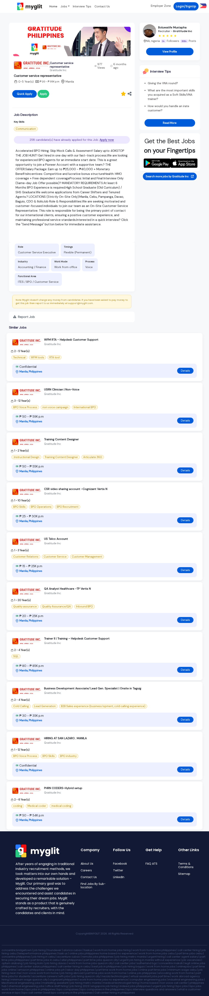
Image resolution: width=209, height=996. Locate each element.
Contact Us (102, 6)
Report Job (26, 317)
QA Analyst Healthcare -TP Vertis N (67, 588)
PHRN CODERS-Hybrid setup (63, 788)
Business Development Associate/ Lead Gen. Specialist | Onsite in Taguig (92, 688)
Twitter (118, 870)
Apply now (107, 140)
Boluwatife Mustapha (172, 27)
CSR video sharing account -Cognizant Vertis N (75, 489)
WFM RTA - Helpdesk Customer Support (71, 339)
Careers (86, 870)
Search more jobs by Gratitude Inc (167, 176)
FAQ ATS (151, 863)
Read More (170, 123)
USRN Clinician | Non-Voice (61, 389)
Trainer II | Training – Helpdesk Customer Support (77, 638)
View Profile (169, 51)
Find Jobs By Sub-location (93, 885)
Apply (43, 94)
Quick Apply (24, 94)
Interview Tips (82, 6)
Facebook (120, 863)
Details (185, 370)
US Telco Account (56, 539)
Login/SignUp (186, 6)
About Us (87, 863)
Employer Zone (161, 6)
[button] (203, 6)
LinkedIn (118, 877)
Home (53, 6)
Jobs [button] (64, 6)
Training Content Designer (61, 439)
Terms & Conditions (185, 865)
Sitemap (184, 874)
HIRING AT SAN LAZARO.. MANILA (65, 738)
